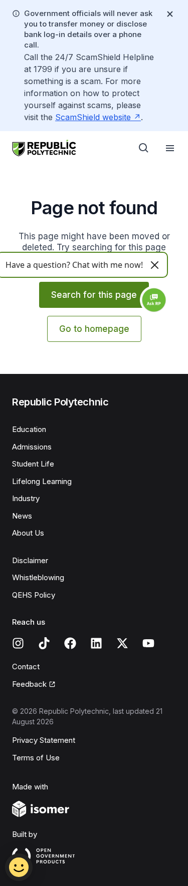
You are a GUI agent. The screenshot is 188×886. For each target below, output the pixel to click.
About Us (28, 533)
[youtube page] (148, 643)
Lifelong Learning (42, 481)
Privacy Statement (43, 740)
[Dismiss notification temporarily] (170, 14)
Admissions (32, 447)
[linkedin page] (96, 643)
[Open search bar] (144, 148)
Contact (26, 666)
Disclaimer (30, 560)
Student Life (33, 464)
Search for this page (94, 295)
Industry (26, 498)
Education (29, 429)
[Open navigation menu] (170, 148)
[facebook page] (70, 643)
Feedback (29, 684)
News (22, 516)
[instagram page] (18, 643)
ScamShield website (93, 117)
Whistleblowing (38, 577)
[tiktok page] (44, 643)
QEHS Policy (33, 595)
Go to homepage (94, 329)
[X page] (122, 643)
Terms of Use (36, 757)
